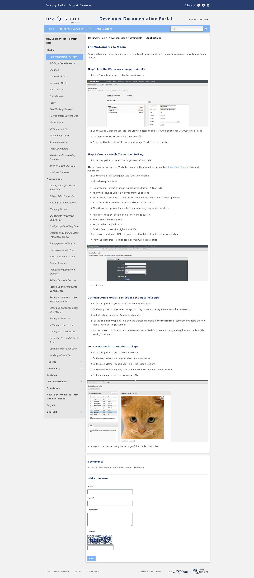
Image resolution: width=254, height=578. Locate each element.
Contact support (154, 571)
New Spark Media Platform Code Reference (62, 397)
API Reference (92, 571)
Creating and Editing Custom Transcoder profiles (64, 235)
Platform (62, 5)
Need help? (143, 571)
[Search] (206, 28)
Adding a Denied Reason (62, 64)
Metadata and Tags (59, 129)
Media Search (56, 123)
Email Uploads (56, 90)
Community (53, 369)
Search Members (58, 142)
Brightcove (53, 388)
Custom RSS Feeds (58, 77)
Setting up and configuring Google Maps (63, 289)
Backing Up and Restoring (62, 203)
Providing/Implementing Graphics (62, 272)
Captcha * (92, 532)
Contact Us (204, 19)
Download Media (58, 83)
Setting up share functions (63, 332)
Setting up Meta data (60, 319)
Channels (54, 70)
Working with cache (59, 355)
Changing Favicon (58, 209)
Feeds (52, 103)
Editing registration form (62, 250)
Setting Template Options (62, 280)
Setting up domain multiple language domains (63, 300)
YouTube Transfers (59, 173)
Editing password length (62, 244)
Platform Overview (61, 571)
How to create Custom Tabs (63, 116)
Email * (90, 498)
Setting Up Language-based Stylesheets (63, 310)
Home (48, 571)
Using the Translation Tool (62, 349)
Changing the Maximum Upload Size (61, 218)
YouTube (52, 412)
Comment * (92, 510)
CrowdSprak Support (179, 167)
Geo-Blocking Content (60, 109)
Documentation (96, 38)
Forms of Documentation (62, 257)
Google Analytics (58, 263)
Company (51, 5)
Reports (51, 362)
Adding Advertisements (61, 196)
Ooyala (51, 405)
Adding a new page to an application (62, 188)
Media (50, 50)
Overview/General (57, 382)
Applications (54, 179)
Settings (52, 375)
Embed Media (56, 96)
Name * (90, 486)
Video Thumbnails (58, 149)
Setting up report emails (61, 325)
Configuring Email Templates (64, 227)
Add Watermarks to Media (63, 57)
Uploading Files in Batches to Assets (64, 340)
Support (73, 5)
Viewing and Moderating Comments (62, 157)
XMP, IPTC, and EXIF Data (62, 166)
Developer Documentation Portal (135, 19)
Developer (86, 5)
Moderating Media (59, 136)
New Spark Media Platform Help (125, 38)
